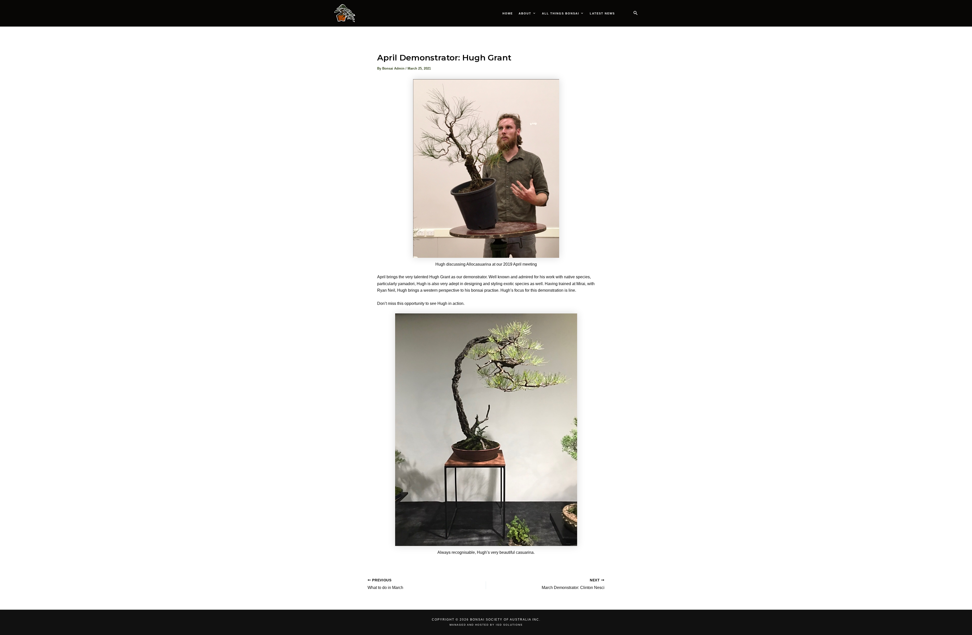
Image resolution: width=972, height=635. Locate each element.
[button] (635, 13)
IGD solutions (509, 624)
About (525, 13)
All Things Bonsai (560, 13)
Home (507, 13)
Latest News (602, 13)
